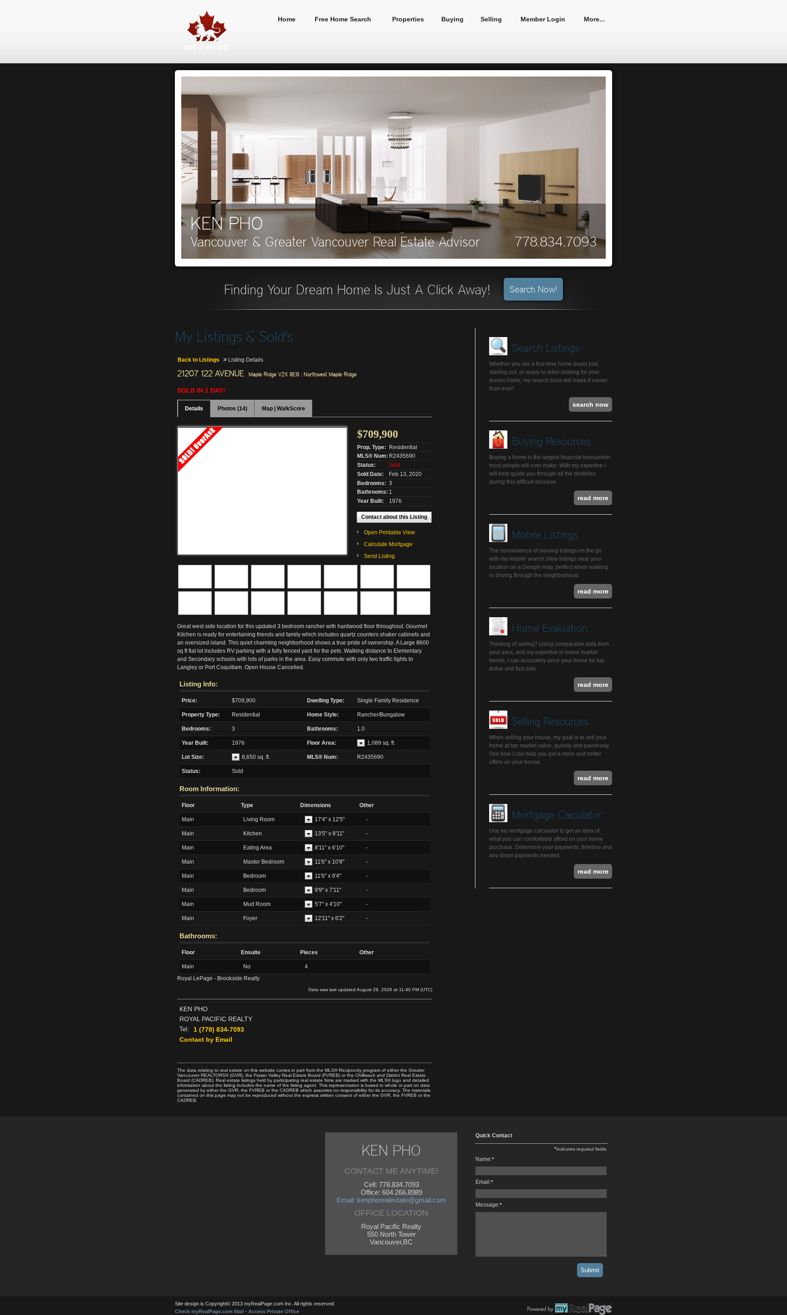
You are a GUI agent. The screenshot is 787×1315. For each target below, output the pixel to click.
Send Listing (379, 556)
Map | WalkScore (283, 408)
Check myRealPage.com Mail (209, 1311)
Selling (491, 19)
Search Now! (533, 289)
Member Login (543, 19)
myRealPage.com (569, 1309)
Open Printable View (389, 532)
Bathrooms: (198, 936)
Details (194, 408)
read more (592, 497)
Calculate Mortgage (388, 544)
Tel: (184, 1029)
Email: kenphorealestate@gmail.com (391, 1200)
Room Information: (209, 789)
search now (590, 404)
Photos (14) (232, 408)
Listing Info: (198, 684)
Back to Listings (199, 360)
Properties (408, 19)
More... (594, 19)
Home (287, 19)
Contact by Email (205, 1039)
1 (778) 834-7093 (219, 1029)
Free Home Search (343, 19)
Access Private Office (273, 1311)
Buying (452, 19)
